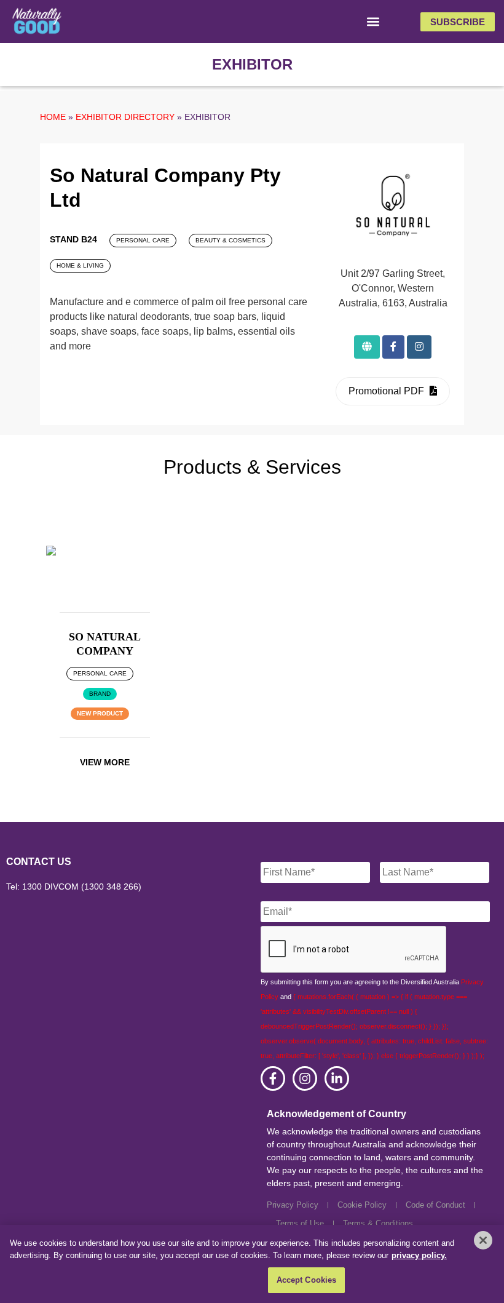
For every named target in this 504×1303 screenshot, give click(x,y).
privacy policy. (419, 1255)
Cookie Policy (362, 1204)
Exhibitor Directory (125, 117)
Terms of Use (300, 1223)
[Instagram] (305, 1078)
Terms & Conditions (378, 1223)
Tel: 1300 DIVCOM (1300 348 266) (73, 886)
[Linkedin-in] (337, 1078)
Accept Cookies (307, 1280)
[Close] (483, 1240)
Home (53, 117)
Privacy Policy (292, 1204)
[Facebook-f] (273, 1078)
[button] (373, 22)
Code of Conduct (435, 1204)
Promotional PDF (387, 391)
